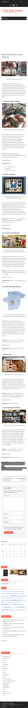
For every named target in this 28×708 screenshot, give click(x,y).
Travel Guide (15, 607)
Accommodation (6, 656)
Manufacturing (6, 683)
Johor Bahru (12, 598)
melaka (22, 600)
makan (11, 600)
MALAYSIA (24, 467)
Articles (4, 660)
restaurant (5, 604)
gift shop (9, 467)
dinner (20, 593)
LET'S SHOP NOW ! (7, 679)
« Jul (2, 562)
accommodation (4, 591)
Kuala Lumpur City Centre (12, 340)
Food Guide (4, 596)
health (24, 596)
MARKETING (5, 685)
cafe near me (13, 593)
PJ (20, 602)
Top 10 (18, 464)
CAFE (8, 593)
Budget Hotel (3, 593)
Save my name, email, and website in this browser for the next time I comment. (13, 528)
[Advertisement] (14, 37)
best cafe (9, 591)
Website (6, 522)
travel (11, 607)
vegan (9, 610)
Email (5, 518)
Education (5, 668)
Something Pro (6, 687)
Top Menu (6, 1)
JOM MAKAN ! (6, 674)
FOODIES (13, 596)
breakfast (14, 591)
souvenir (4, 469)
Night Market (13, 602)
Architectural (6, 658)
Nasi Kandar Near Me (7, 602)
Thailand (3, 607)
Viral (4, 695)
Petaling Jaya (17, 602)
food (23, 593)
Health (4, 672)
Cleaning (5, 666)
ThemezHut (3, 706)
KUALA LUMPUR (18, 467)
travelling (14, 469)
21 (17, 554)
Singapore (15, 604)
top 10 (8, 469)
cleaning (17, 593)
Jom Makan (17, 597)
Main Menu (6, 18)
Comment (7, 495)
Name (6, 513)
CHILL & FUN (11, 462)
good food (19, 596)
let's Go (17, 462)
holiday (2, 597)
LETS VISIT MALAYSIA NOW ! (10, 464)
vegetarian (13, 610)
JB (7, 597)
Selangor (10, 604)
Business (5, 662)
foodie (9, 596)
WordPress (12, 704)
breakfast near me (20, 591)
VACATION (20, 469)
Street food (20, 604)
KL (19, 597)
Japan (5, 597)
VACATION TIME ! (7, 693)
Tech (4, 689)
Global (4, 670)
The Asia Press (13, 10)
